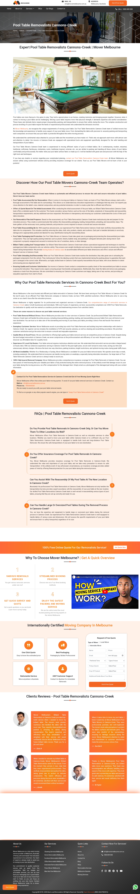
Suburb (21, 30)
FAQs (40, 9)
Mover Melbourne (21, 129)
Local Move (104, 642)
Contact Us (61, 9)
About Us (18, 9)
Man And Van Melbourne (52, 871)
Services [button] (29, 9)
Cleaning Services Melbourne (53, 851)
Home (9, 9)
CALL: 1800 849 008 (125, 9)
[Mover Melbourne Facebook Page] (102, 871)
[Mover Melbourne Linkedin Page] (109, 871)
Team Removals (89, 892)
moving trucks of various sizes (53, 250)
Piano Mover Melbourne (52, 868)
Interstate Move (95, 646)
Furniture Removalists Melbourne (55, 858)
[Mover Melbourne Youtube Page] (121, 871)
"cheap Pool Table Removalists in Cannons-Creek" (86, 392)
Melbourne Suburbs (84, 871)
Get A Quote (70, 174)
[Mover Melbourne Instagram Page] (106, 871)
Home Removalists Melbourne (54, 855)
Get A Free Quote (118, 3)
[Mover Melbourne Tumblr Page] (117, 871)
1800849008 (30, 386)
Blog (79, 861)
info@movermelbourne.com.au (75, 4)
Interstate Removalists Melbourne (55, 865)
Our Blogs (49, 9)
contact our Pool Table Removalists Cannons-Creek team (87, 158)
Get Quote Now (120, 547)
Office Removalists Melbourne (54, 861)
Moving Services (83, 874)
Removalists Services (85, 868)
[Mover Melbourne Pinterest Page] (113, 871)
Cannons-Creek (31, 30)
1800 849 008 (108, 855)
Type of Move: (93, 642)
